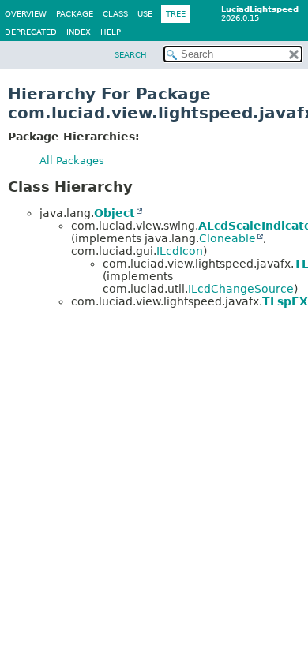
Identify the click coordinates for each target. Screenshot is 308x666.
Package (74, 13)
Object (114, 213)
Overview (26, 13)
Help (110, 32)
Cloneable (227, 238)
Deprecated (31, 32)
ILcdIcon (179, 251)
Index (78, 32)
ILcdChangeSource (241, 288)
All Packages (71, 160)
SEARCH (131, 55)
